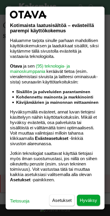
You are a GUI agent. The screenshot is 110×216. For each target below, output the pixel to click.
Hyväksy (88, 200)
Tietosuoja (19, 200)
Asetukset (62, 200)
